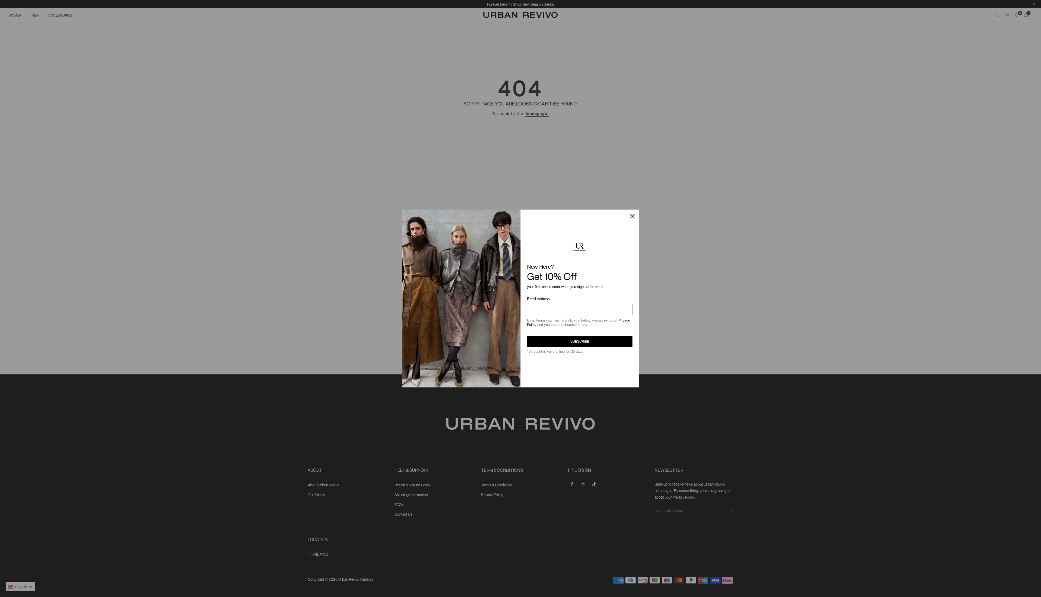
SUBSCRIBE (579, 341)
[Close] (632, 216)
